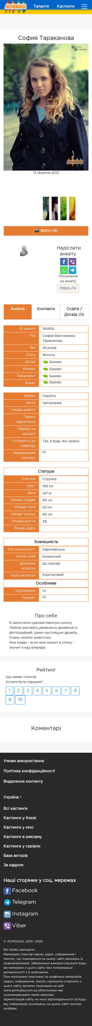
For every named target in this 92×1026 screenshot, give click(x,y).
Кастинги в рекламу (23, 837)
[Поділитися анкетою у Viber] (72, 262)
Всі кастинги (16, 808)
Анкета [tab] (18, 309)
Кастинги (66, 6)
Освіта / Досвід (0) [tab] (74, 311)
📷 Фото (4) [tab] (46, 231)
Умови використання (24, 761)
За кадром (13, 865)
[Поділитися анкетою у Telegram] (72, 270)
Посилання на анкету (68, 279)
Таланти (41, 6)
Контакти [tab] (46, 309)
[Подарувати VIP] (24, 250)
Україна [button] (11, 797)
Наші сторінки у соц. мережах (40, 880)
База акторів (16, 856)
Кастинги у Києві (20, 818)
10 (20, 700)
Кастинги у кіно (18, 827)
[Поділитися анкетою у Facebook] (64, 262)
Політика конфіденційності (29, 771)
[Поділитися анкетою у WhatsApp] (64, 270)
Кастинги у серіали (22, 846)
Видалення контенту (23, 781)
